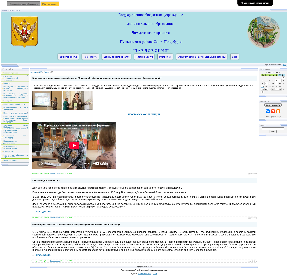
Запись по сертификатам (116, 56)
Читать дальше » (43, 211)
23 (263, 89)
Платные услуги (144, 56)
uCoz (155, 274)
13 (276, 83)
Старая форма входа (273, 117)
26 (273, 89)
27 (276, 89)
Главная (33, 72)
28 (280, 89)
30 (263, 92)
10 (266, 83)
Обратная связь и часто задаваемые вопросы (202, 56)
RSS (284, 65)
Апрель (46, 72)
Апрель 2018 (273, 72)
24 (266, 89)
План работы (90, 56)
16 (263, 86)
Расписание (165, 56)
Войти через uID (273, 105)
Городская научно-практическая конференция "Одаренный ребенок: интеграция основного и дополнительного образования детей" (96, 78)
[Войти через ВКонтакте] (268, 111)
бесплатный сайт (144, 274)
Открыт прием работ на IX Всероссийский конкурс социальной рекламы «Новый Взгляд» (76, 224)
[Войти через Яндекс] (273, 111)
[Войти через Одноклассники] (278, 111)
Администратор (55, 173)
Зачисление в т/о (68, 56)
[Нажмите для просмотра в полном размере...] (47, 109)
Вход (234, 56)
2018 (40, 72)
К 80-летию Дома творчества (46, 180)
